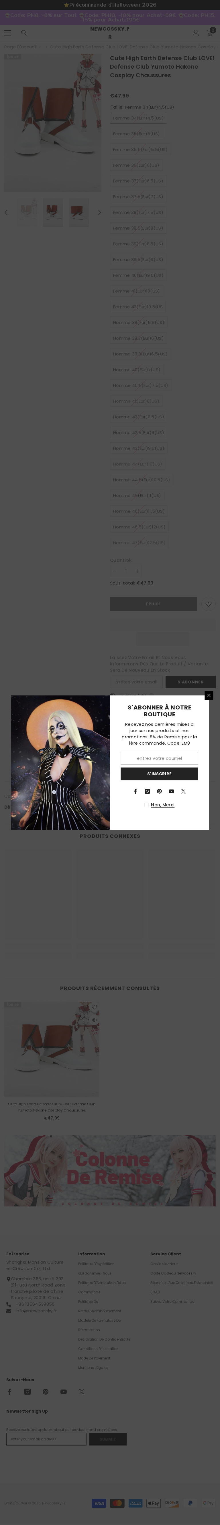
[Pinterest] (160, 791)
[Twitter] (184, 791)
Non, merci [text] (162, 805)
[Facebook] (135, 791)
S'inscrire (159, 774)
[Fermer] (209, 695)
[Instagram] (148, 791)
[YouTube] (172, 791)
